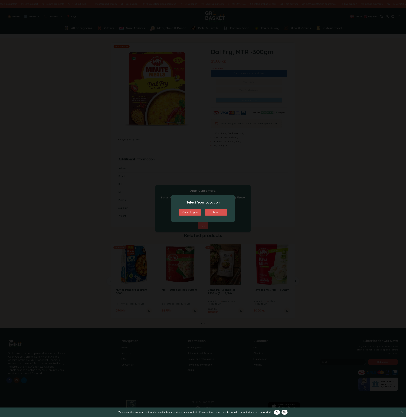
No (284, 412)
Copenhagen (190, 212)
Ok (276, 412)
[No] (402, 412)
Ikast (216, 212)
